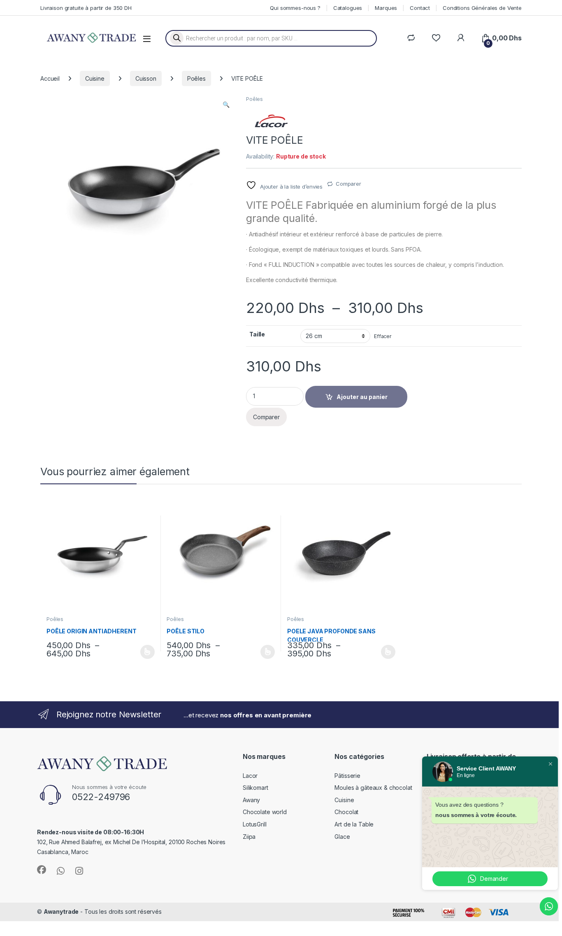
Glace (342, 836)
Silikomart (255, 787)
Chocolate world (265, 811)
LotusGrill (255, 824)
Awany (251, 799)
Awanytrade (61, 911)
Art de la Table (354, 824)
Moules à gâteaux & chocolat (373, 787)
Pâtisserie (347, 775)
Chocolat (346, 811)
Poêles (196, 78)
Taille (257, 334)
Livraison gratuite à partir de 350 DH (86, 8)
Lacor (250, 775)
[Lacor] (270, 120)
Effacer (383, 336)
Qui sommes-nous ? (295, 8)
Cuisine (95, 78)
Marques (386, 8)
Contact (420, 8)
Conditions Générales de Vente (482, 8)
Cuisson (145, 78)
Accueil (50, 78)
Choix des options (145, 652)
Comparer (348, 183)
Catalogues (347, 8)
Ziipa (249, 836)
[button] (226, 105)
